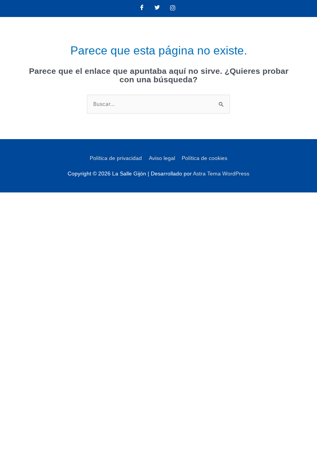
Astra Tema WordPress (221, 174)
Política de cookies (204, 158)
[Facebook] (142, 8)
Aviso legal (162, 158)
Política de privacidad (116, 158)
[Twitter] (157, 8)
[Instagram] (173, 8)
